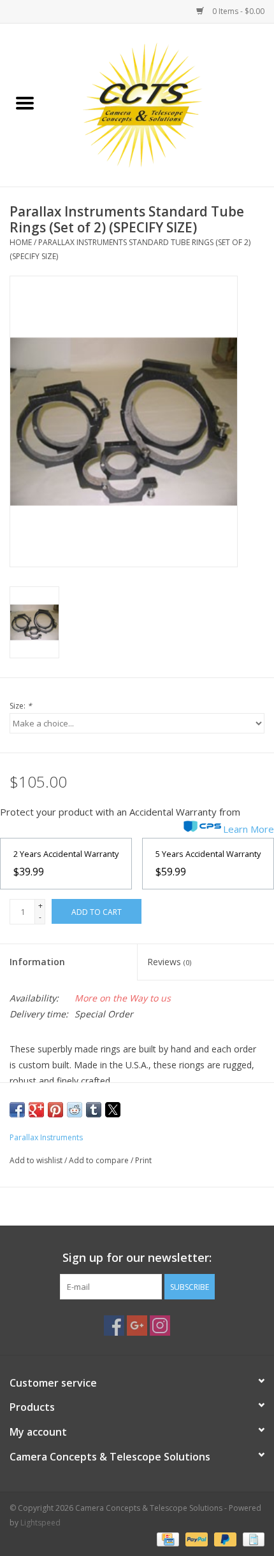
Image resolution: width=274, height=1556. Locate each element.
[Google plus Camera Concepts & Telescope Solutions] (137, 1325)
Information (37, 962)
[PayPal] (195, 1538)
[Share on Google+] (36, 1109)
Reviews (169, 962)
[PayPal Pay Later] (224, 1538)
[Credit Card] (166, 1538)
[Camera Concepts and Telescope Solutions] (162, 104)
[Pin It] (55, 1109)
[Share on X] (112, 1109)
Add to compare (100, 1160)
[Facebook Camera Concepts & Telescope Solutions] (114, 1325)
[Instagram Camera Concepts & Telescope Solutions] (160, 1325)
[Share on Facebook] (17, 1109)
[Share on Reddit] (74, 1109)
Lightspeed (40, 1522)
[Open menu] (25, 102)
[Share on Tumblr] (93, 1109)
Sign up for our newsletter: (137, 1257)
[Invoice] (251, 1538)
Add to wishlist (37, 1160)
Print (143, 1160)
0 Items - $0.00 (237, 11)
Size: (21, 705)
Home (21, 242)
